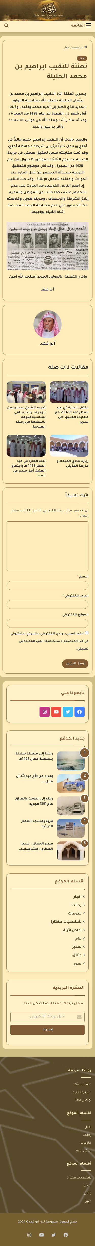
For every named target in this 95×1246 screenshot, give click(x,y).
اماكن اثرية (72, 931)
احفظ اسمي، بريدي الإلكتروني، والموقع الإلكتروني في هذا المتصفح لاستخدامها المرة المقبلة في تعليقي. (49, 641)
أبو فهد (47, 344)
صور (78, 964)
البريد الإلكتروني (75, 596)
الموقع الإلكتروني (75, 615)
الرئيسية (78, 48)
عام (78, 939)
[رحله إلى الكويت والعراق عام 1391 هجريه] (71, 805)
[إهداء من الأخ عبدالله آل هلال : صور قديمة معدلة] (71, 783)
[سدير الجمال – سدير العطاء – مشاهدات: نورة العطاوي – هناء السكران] (71, 850)
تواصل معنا (83, 1100)
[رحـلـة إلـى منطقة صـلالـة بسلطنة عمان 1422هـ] (71, 760)
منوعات (75, 914)
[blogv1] (47, 10)
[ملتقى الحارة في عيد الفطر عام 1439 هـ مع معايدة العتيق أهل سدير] (69, 392)
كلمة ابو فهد (82, 1084)
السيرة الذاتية (82, 1092)
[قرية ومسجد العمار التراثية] (71, 828)
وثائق (77, 956)
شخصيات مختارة (66, 922)
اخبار (67, 48)
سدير (77, 947)
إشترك (48, 1030)
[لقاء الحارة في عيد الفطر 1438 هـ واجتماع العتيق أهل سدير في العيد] (26, 446)
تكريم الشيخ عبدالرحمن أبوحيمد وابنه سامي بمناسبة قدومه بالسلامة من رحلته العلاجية (26, 417)
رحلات (77, 906)
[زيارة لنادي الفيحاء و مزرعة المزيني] (69, 446)
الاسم (82, 577)
